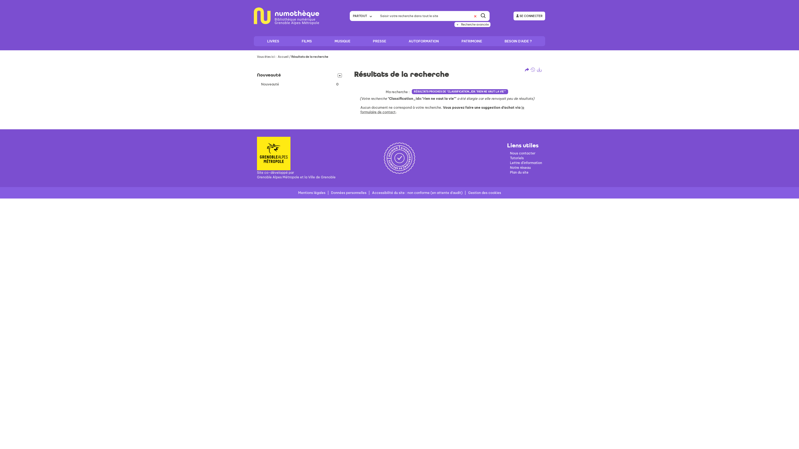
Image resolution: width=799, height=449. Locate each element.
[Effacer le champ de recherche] (475, 16)
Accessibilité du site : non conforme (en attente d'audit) (417, 193)
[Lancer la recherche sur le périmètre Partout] (483, 16)
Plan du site (519, 172)
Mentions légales (311, 193)
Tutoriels (517, 158)
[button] (300, 84)
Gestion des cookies (484, 193)
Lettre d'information (526, 163)
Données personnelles (348, 193)
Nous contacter (522, 153)
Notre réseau (520, 167)
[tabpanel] (399, 92)
